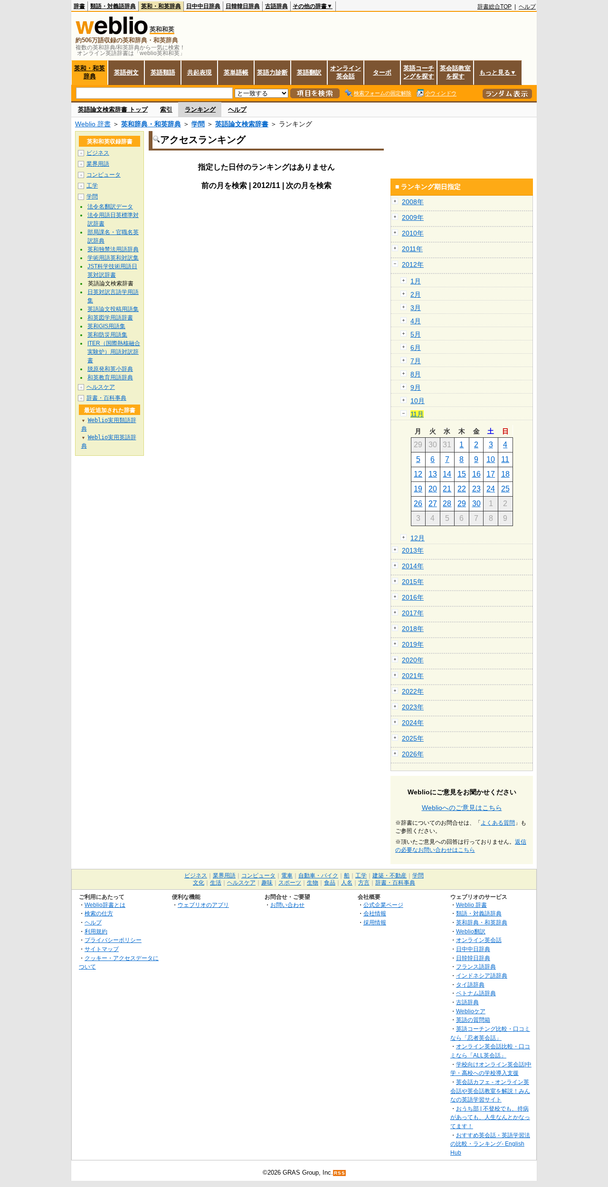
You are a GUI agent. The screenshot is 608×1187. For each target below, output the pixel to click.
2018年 (413, 628)
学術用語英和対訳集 (113, 257)
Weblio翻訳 (470, 931)
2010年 (413, 233)
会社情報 (374, 913)
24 (490, 489)
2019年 (413, 644)
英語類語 (163, 72)
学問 (198, 124)
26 (418, 503)
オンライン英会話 (345, 72)
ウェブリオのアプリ (203, 905)
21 (447, 489)
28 (447, 503)
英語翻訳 (309, 72)
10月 (417, 401)
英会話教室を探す (455, 72)
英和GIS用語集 (106, 326)
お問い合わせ (287, 905)
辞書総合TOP (494, 6)
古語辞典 (276, 6)
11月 (417, 414)
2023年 (413, 707)
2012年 (413, 264)
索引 (166, 109)
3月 (415, 307)
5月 (415, 334)
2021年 (413, 675)
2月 (415, 294)
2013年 (413, 550)
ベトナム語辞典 (476, 993)
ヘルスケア (100, 387)
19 (418, 489)
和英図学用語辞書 (110, 317)
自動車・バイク (318, 875)
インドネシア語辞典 (481, 975)
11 (505, 459)
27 (432, 503)
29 (461, 503)
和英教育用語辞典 (110, 377)
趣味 (267, 883)
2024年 (413, 722)
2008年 (413, 202)
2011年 (412, 249)
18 (505, 474)
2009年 (413, 217)
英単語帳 (236, 72)
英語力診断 (272, 72)
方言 (364, 883)
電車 (287, 875)
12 (418, 474)
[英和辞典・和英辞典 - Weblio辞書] (112, 32)
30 (476, 503)
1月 (415, 281)
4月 (415, 321)
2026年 (413, 754)
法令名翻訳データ (110, 206)
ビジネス (97, 153)
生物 (312, 883)
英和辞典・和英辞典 (151, 124)
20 (432, 489)
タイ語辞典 (470, 984)
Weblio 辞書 (93, 124)
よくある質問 (498, 823)
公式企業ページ (383, 905)
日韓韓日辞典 (243, 6)
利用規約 (96, 931)
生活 (215, 883)
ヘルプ (527, 6)
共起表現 (199, 72)
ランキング (200, 109)
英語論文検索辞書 (241, 124)
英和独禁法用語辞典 (113, 249)
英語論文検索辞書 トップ (113, 109)
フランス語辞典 (476, 966)
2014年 (413, 566)
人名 (346, 883)
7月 (415, 361)
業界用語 (97, 163)
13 (432, 474)
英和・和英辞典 (161, 6)
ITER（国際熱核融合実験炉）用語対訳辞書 (113, 352)
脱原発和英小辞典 (110, 369)
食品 (329, 883)
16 (476, 474)
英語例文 (126, 72)
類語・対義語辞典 (113, 6)
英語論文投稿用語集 (113, 309)
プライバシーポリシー (113, 940)
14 (447, 474)
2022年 (413, 691)
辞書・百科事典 (106, 398)
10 (490, 459)
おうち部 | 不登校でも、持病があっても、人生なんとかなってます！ (490, 1117)
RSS (339, 1173)
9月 (415, 387)
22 (461, 489)
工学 (92, 185)
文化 (198, 883)
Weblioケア (470, 1011)
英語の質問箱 (473, 1020)
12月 (417, 538)
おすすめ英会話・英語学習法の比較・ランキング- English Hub (490, 1144)
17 (490, 474)
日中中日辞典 (203, 6)
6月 (415, 347)
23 (476, 489)
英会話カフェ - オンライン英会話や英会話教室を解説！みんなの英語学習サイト (490, 1090)
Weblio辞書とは (105, 905)
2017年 (413, 613)
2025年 (413, 738)
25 (505, 489)
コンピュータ (103, 174)
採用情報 (374, 922)
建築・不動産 (389, 875)
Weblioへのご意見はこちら (462, 807)
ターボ (382, 72)
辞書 (79, 6)
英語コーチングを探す (418, 72)
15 (461, 474)
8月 (415, 374)
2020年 (413, 660)
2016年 (413, 597)
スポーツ (289, 883)
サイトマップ (102, 949)
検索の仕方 (99, 913)
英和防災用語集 (107, 334)
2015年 (413, 581)
